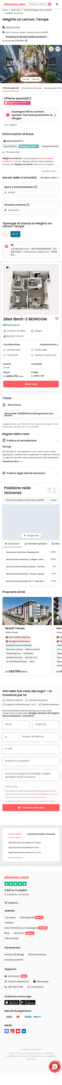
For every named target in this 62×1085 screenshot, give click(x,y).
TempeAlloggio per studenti (36, 10)
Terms (12, 1053)
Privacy (20, 1053)
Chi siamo (10, 917)
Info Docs (38, 1053)
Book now (31, 384)
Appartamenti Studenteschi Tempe (24, 842)
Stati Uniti (15, 10)
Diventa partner (37, 954)
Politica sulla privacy (30, 801)
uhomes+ (23, 933)
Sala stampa (12, 938)
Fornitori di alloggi (14, 954)
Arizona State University (24, 167)
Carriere (9, 922)
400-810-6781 (15, 986)
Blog (7, 933)
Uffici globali (31, 917)
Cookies (29, 1053)
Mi (49, 490)
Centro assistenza (18, 981)
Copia (53, 500)
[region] (31, 522)
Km (55, 490)
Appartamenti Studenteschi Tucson (24, 852)
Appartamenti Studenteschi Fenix (23, 847)
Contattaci (37, 986)
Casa (5, 10)
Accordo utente (48, 801)
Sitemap (49, 1053)
